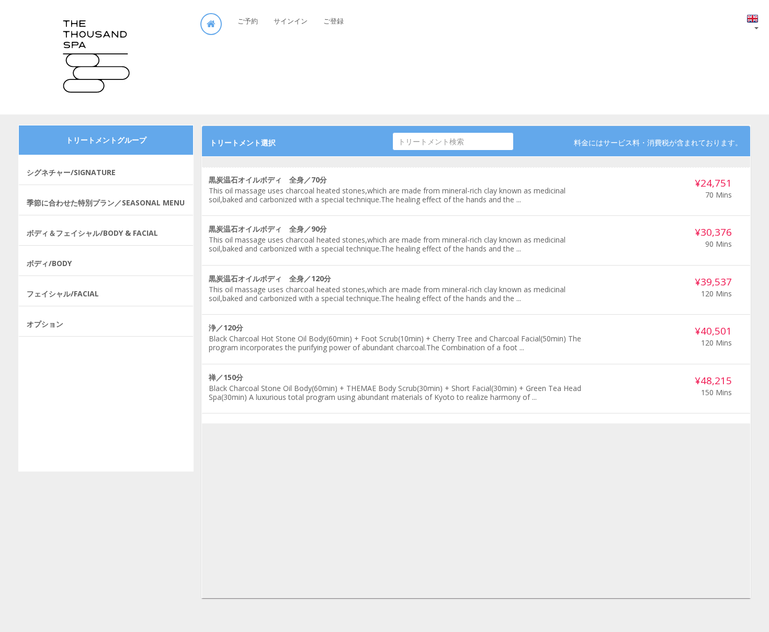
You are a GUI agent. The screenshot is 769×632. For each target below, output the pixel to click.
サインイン (291, 21)
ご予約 (248, 21)
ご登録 (333, 21)
